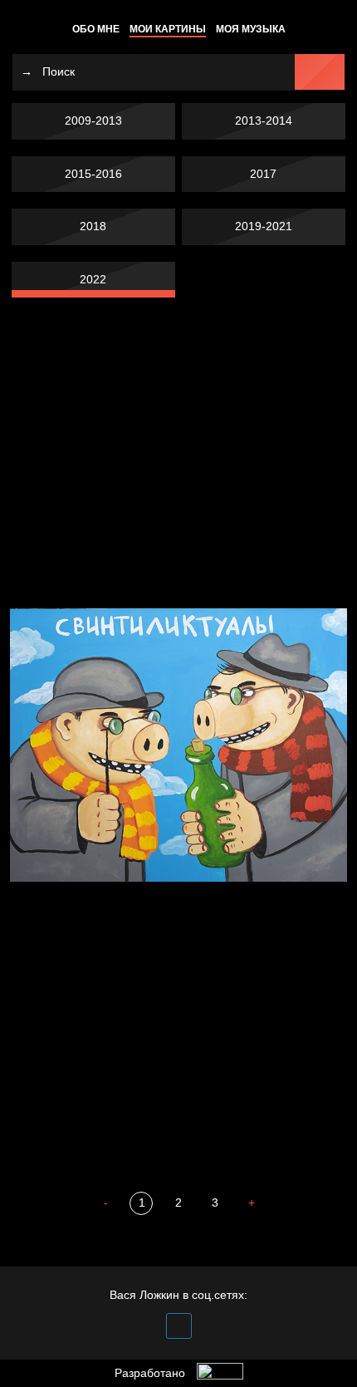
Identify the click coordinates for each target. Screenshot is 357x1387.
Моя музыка (251, 29)
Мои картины (168, 29)
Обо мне (96, 29)
